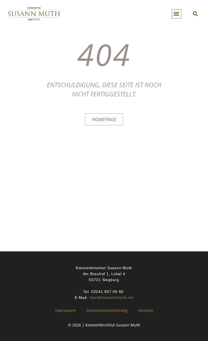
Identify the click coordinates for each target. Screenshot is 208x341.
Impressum (65, 310)
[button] (176, 14)
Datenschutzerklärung (107, 310)
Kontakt (145, 310)
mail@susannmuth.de (111, 297)
